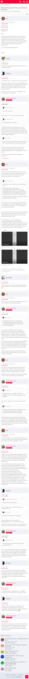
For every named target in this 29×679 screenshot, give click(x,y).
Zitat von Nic (7, 138)
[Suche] (20, 1)
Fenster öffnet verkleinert (10, 668)
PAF (5, 669)
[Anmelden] (23, 2)
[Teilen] (27, 14)
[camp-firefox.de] (1, 1)
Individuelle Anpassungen (10, 642)
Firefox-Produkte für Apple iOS (11, 653)
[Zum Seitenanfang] (26, 676)
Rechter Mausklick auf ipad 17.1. (12, 651)
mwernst (6, 652)
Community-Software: (14, 677)
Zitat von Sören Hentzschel (11, 499)
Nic (3, 11)
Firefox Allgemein (8, 648)
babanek (6, 664)
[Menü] (27, 1)
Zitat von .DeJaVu (9, 107)
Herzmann (7, 658)
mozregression (4, 158)
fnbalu (6, 647)
